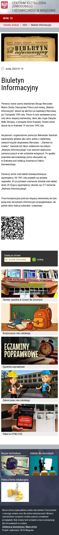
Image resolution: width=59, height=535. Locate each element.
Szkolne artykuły (11, 25)
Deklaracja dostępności (13, 526)
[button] (8, 18)
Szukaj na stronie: (12, 255)
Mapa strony (31, 526)
